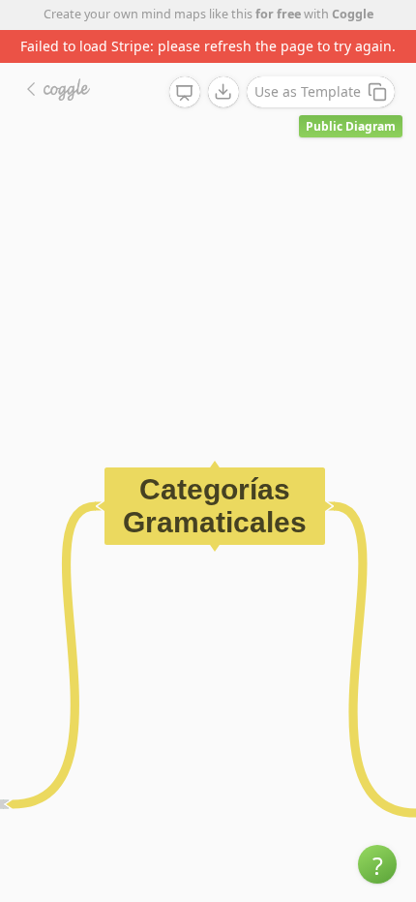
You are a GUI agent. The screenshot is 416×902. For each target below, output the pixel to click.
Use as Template (307, 91)
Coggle (352, 14)
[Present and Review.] (184, 92)
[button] (377, 864)
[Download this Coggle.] (223, 91)
